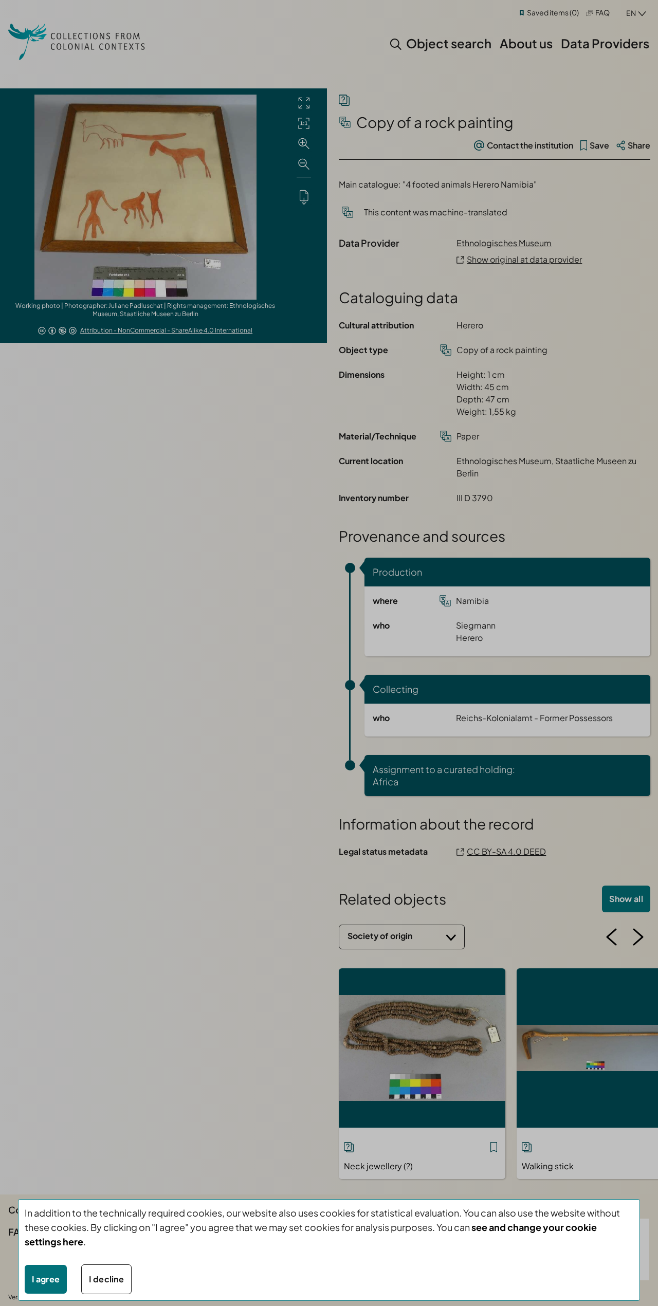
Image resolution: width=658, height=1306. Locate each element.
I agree (46, 1279)
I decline (106, 1279)
